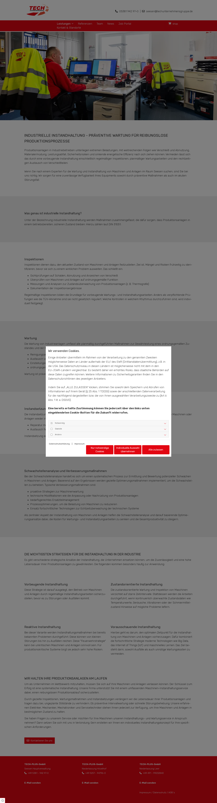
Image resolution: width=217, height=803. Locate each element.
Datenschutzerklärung (59, 444)
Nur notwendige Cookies (100, 450)
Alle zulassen (156, 449)
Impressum (80, 444)
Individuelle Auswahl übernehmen (127, 450)
